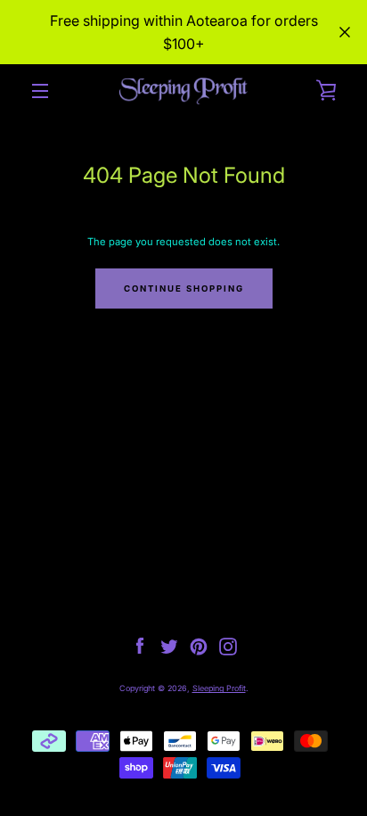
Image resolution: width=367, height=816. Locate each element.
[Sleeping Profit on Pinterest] (199, 646)
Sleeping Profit (219, 688)
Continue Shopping (184, 288)
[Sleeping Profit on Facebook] (140, 646)
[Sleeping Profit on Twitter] (169, 646)
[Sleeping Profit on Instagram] (228, 646)
